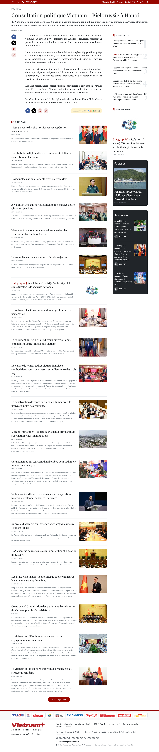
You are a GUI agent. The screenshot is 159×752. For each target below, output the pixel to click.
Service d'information (131, 724)
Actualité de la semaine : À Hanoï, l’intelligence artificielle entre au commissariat (122, 226)
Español (127, 2)
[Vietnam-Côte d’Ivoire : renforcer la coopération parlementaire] (93, 135)
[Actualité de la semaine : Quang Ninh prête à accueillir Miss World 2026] (140, 278)
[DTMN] (107, 715)
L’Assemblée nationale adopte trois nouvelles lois (39, 179)
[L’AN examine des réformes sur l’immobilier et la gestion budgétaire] (93, 558)
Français (120, 2)
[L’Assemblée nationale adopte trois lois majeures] (93, 264)
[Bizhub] (59, 715)
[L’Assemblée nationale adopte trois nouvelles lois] (93, 186)
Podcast (123, 215)
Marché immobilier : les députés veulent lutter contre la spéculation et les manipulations (43, 433)
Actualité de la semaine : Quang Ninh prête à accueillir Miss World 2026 (123, 279)
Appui (102, 724)
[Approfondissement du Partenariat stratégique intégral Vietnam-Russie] (93, 531)
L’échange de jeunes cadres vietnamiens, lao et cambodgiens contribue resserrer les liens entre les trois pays (43, 369)
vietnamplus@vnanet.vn (70, 741)
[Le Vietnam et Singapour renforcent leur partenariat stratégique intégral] (93, 676)
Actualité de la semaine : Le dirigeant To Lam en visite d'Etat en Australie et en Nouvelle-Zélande (123, 252)
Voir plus (20, 122)
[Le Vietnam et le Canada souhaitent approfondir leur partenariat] (93, 317)
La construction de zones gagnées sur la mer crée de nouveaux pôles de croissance (41, 403)
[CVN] (91, 715)
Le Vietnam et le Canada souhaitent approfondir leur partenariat (41, 312)
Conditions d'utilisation (83, 724)
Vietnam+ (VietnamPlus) (30, 2)
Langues (111, 724)
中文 (133, 2)
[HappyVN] (140, 715)
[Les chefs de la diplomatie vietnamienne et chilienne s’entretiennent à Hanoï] (93, 160)
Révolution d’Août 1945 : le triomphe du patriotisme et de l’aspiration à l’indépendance (127, 57)
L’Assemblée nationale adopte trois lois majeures (39, 257)
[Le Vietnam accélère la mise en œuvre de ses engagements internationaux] (93, 643)
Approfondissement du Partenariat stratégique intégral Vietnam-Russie (43, 525)
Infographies (124, 109)
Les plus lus (123, 35)
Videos (121, 163)
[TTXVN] (18, 715)
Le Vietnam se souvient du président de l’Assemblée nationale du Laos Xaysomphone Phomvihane (129, 97)
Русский (140, 2)
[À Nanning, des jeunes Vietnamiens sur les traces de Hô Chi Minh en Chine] (93, 212)
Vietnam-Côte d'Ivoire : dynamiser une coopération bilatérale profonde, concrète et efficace (41, 496)
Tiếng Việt (105, 2)
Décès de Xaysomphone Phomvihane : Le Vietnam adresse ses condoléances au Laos (130, 70)
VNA (118, 724)
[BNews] (49, 715)
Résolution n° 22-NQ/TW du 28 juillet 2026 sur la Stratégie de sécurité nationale (43, 285)
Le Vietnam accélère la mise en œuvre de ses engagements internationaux (36, 638)
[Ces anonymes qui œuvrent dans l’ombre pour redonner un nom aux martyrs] (93, 469)
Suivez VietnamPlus (80, 111)
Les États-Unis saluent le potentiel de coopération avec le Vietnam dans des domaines (42, 578)
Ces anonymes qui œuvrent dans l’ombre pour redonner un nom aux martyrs (43, 463)
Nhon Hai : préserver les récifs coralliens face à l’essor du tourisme (128, 195)
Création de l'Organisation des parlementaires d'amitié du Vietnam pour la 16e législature (43, 608)
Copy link (13, 55)
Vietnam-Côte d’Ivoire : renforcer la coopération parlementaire (39, 129)
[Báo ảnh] (124, 715)
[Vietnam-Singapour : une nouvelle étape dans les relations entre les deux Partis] (93, 237)
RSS (95, 724)
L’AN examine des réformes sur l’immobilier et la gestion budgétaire (43, 552)
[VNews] (28, 715)
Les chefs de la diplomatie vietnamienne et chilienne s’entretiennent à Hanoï (41, 155)
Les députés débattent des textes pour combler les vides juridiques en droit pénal (128, 43)
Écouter (122, 236)
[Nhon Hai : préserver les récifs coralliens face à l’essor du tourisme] (130, 178)
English (112, 2)
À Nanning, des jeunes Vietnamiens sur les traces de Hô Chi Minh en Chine (43, 206)
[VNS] (75, 715)
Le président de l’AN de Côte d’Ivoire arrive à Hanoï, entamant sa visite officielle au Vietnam (41, 341)
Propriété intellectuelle (64, 724)
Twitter (13, 42)
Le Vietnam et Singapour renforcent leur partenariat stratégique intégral (41, 670)
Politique (16, 9)
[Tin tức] (38, 715)
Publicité (59, 726)
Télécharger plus (59, 699)
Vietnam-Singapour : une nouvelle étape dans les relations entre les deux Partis (39, 232)
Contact (68, 726)
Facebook (13, 36)
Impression (13, 49)
